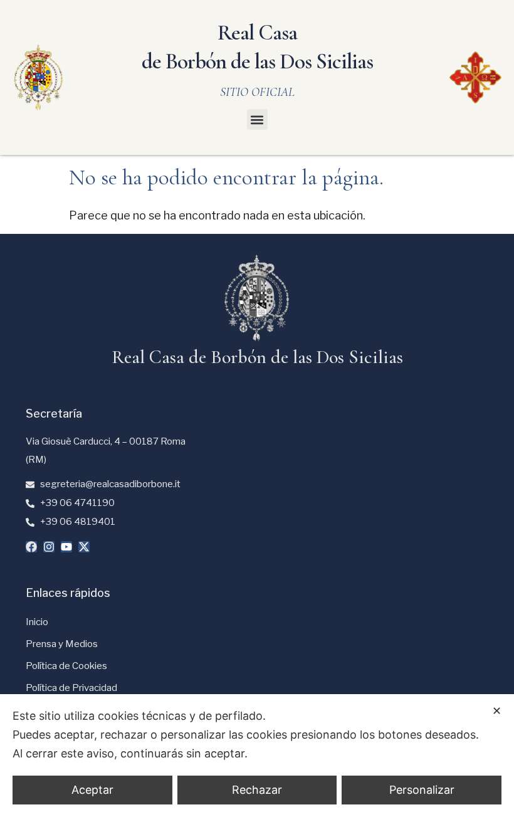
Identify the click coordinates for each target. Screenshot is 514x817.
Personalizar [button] (421, 789)
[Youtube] (66, 546)
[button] (257, 119)
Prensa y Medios (62, 644)
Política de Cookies (66, 666)
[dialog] (257, 755)
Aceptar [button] (92, 789)
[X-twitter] (84, 546)
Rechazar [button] (257, 789)
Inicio (37, 622)
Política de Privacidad (71, 687)
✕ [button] (496, 710)
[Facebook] (31, 546)
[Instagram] (49, 546)
